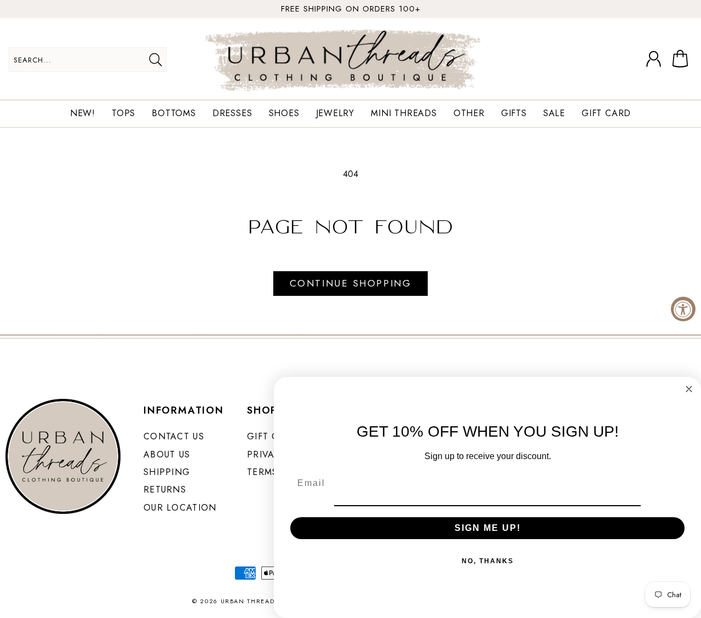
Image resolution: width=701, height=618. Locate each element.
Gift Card (606, 113)
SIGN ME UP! (488, 528)
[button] (682, 59)
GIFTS (514, 113)
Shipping (166, 472)
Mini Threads (404, 113)
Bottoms (174, 113)
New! (82, 113)
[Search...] (155, 60)
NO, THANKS (488, 561)
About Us (166, 454)
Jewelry (335, 113)
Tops (123, 113)
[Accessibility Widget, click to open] (683, 309)
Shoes (284, 113)
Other (469, 113)
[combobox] (87, 59)
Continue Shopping (350, 283)
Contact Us (173, 436)
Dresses (232, 113)
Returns (164, 489)
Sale (554, 113)
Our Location (179, 507)
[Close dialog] (689, 389)
